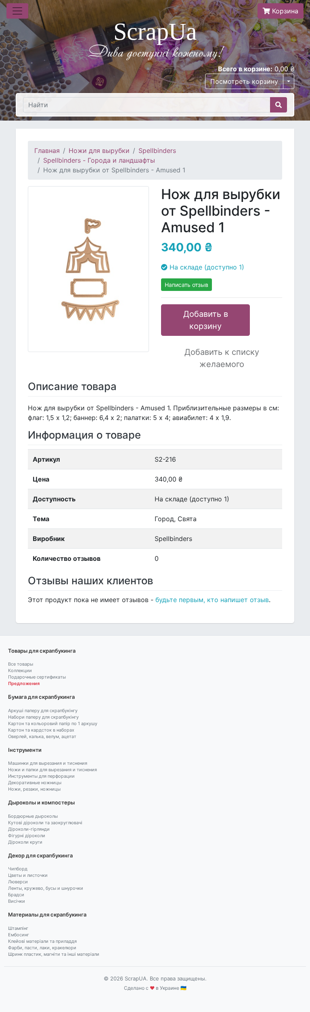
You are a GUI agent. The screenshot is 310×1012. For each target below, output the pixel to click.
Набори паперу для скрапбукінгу (43, 717)
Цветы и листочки (28, 875)
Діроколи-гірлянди (29, 829)
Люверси (18, 882)
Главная (47, 150)
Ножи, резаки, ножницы (34, 789)
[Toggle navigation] (17, 11)
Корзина (284, 11)
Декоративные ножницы (34, 782)
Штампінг (18, 928)
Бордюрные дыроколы (33, 816)
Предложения (24, 683)
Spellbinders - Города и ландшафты (99, 160)
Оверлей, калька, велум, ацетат (42, 736)
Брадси (16, 894)
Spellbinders (157, 150)
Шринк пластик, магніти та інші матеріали (53, 954)
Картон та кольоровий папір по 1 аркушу (52, 723)
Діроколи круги (25, 842)
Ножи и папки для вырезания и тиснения (52, 769)
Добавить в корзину (205, 320)
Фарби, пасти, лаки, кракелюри (42, 947)
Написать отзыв (186, 284)
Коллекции (20, 670)
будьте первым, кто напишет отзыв (212, 600)
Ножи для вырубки (99, 150)
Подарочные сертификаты (37, 677)
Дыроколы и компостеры (41, 802)
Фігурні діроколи (26, 835)
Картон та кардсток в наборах (41, 730)
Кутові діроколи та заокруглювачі (45, 822)
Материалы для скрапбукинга (47, 914)
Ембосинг (18, 935)
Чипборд (17, 869)
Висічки (16, 901)
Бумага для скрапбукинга (41, 697)
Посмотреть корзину (244, 81)
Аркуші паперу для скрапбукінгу (43, 710)
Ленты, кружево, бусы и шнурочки (45, 888)
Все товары (20, 664)
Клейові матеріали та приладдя (42, 941)
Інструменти (25, 750)
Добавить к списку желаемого (221, 358)
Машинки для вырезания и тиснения (47, 763)
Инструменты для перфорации (41, 776)
